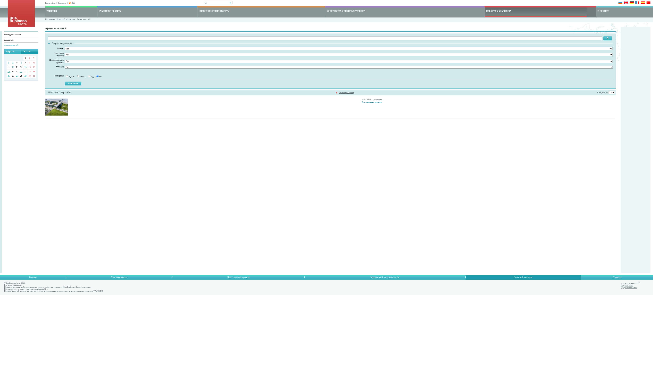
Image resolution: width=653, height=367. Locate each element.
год (92, 76)
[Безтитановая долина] (56, 115)
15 (25, 67)
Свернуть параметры (62, 43)
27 (17, 76)
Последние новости (12, 34)
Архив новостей (11, 45)
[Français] (636, 2)
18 (9, 71)
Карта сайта (50, 3)
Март (8, 51)
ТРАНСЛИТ (98, 291)
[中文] (648, 2)
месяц (82, 76)
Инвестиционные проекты (238, 277)
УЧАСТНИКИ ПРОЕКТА (110, 11)
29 (25, 76)
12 (13, 67)
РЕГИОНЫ (52, 11)
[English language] (625, 2)
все (100, 76)
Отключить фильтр (346, 93)
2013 (25, 51)
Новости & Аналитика (66, 19)
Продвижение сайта (629, 287)
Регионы (33, 277)
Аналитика (8, 40)
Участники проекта (119, 277)
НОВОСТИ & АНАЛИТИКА (498, 11)
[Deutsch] (631, 2)
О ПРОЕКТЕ (603, 11)
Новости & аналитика (523, 277)
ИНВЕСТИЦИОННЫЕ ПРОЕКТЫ (214, 11)
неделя (71, 76)
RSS (73, 3)
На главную (50, 19)
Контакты (62, 3)
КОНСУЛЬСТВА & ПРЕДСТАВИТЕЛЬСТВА (346, 11)
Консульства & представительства (385, 277)
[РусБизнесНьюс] (21, 25)
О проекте (617, 277)
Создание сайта (627, 285)
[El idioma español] (642, 2)
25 (9, 76)
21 (21, 71)
